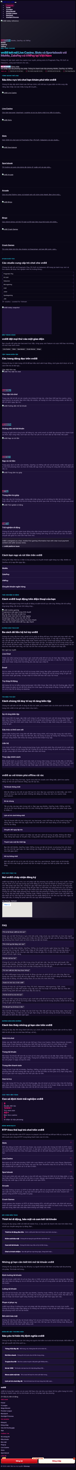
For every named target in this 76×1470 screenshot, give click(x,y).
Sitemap (27, 1466)
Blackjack (9, 15)
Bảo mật (4, 1442)
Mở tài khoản (6, 67)
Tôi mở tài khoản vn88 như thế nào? (14, 932)
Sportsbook (5, 1453)
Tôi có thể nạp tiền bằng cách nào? (14, 944)
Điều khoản (5, 1439)
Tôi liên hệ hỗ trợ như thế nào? (12, 995)
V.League (9, 9)
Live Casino (5, 1447)
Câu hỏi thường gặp (8, 1428)
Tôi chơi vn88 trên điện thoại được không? (16, 970)
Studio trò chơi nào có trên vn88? (13, 982)
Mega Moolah (10, 11)
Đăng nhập (15, 67)
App (2, 1430)
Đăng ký (4, 1422)
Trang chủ (9, 5)
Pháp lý (3, 1445)
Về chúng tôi (5, 1437)
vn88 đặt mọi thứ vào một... (53, 71)
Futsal (8, 7)
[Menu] (15, 2)
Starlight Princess (12, 17)
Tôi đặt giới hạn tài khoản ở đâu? (13, 1007)
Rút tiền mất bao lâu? (9, 958)
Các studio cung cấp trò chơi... (34, 71)
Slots (2, 1450)
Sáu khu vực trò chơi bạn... (16, 71)
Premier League (11, 13)
